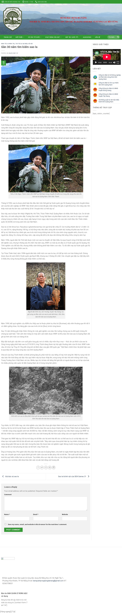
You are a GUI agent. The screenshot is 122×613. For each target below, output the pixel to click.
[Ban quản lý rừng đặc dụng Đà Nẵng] (12, 19)
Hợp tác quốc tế (71, 37)
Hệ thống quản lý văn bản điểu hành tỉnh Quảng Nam (109, 101)
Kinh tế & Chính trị (8, 43)
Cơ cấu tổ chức (34, 37)
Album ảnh (87, 37)
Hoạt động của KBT (52, 37)
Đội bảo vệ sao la (12, 477)
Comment (7, 494)
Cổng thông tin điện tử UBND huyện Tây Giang (108, 95)
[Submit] (118, 37)
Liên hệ (97, 37)
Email (35, 514)
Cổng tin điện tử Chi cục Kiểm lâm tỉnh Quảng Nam (109, 84)
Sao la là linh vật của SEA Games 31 (72, 477)
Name (7, 514)
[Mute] (114, 62)
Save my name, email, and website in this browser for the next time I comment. (37, 524)
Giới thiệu (19, 37)
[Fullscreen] (118, 62)
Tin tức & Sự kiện (21, 43)
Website (65, 514)
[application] (107, 57)
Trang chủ (8, 37)
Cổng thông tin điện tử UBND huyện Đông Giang (108, 89)
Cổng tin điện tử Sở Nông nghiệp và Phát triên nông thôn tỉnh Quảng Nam (110, 77)
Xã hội (30, 43)
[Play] (96, 62)
